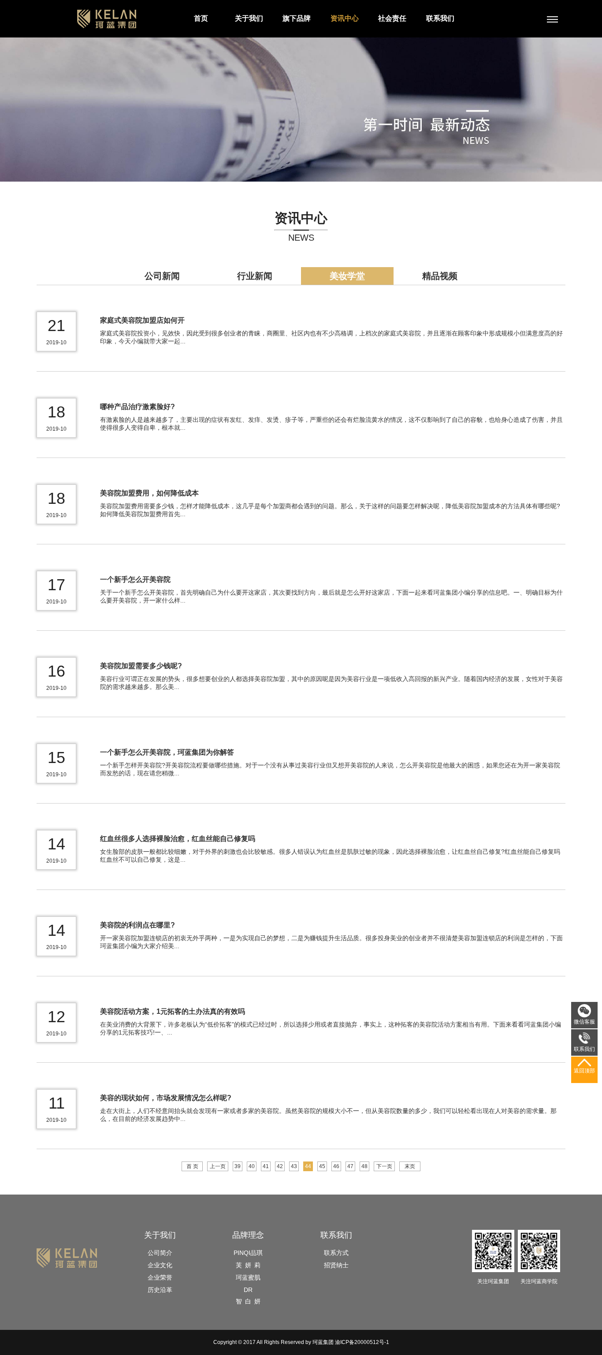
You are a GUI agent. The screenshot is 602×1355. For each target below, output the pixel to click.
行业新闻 (254, 276)
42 (280, 1166)
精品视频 (439, 276)
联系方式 (336, 1252)
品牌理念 (248, 1235)
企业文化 (160, 1265)
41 (266, 1166)
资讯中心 (345, 18)
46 (336, 1166)
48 (364, 1166)
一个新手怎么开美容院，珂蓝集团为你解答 (167, 752)
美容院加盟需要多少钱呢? (141, 666)
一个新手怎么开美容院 (135, 579)
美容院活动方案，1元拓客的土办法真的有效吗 (172, 1011)
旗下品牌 (296, 18)
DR (248, 1289)
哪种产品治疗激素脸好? (137, 406)
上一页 (218, 1166)
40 (252, 1166)
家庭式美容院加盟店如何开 (142, 320)
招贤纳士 (336, 1265)
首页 (201, 18)
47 (350, 1166)
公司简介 (160, 1252)
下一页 (384, 1166)
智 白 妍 (248, 1301)
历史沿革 (160, 1289)
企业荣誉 (160, 1277)
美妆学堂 (347, 276)
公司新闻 (162, 276)
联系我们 (440, 18)
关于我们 (249, 18)
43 (294, 1166)
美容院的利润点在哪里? (137, 925)
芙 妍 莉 (248, 1265)
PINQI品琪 (248, 1252)
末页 (410, 1166)
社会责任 (392, 18)
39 (237, 1166)
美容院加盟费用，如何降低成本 (149, 493)
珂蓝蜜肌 (248, 1277)
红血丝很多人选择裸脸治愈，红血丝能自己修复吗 (177, 838)
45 (322, 1166)
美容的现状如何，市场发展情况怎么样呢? (165, 1098)
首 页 (192, 1166)
